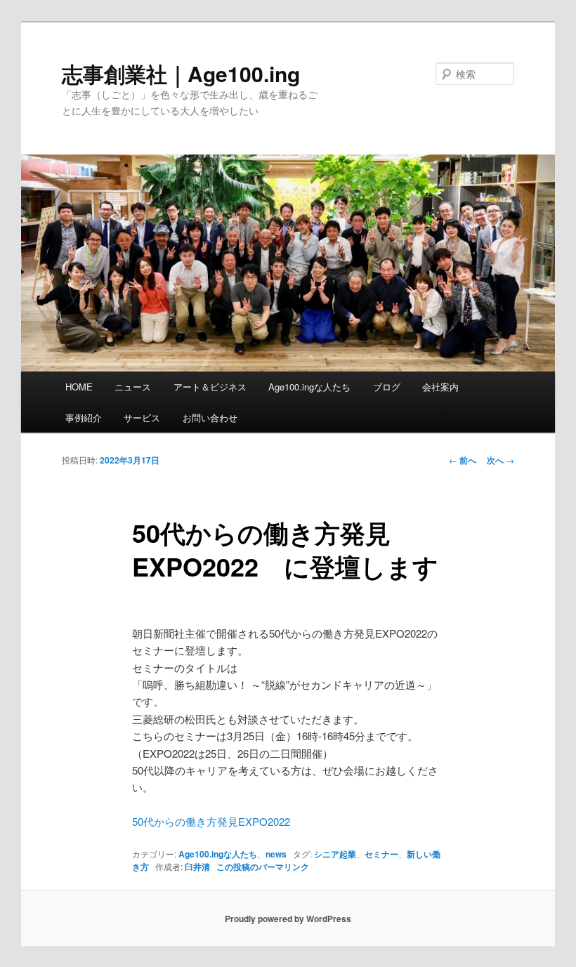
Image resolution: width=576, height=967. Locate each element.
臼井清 (197, 866)
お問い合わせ (210, 417)
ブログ (386, 386)
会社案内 (440, 386)
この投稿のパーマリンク (262, 866)
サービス (142, 417)
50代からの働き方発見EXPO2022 (211, 821)
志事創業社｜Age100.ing (181, 73)
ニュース (132, 386)
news (276, 854)
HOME (79, 386)
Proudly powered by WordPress (288, 918)
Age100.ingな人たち (309, 386)
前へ (462, 460)
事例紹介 (83, 417)
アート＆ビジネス (210, 386)
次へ (500, 460)
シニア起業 (335, 854)
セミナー (381, 854)
